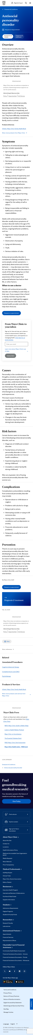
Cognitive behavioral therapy (10, 667)
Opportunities (12, 96)
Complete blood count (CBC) (10, 671)
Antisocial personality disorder (10, 20)
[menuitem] (8, 36)
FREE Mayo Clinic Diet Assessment (15, 742)
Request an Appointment (12, 29)
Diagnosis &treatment (19, 36)
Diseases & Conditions (11, 9)
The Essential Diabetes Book (13, 738)
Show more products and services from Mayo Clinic (13, 695)
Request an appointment (11, 313)
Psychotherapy (6, 676)
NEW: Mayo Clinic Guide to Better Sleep (16, 725)
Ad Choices (21, 96)
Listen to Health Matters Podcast (14, 730)
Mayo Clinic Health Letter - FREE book (16, 747)
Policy (5, 96)
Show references (7, 649)
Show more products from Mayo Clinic (13, 133)
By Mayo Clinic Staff (8, 580)
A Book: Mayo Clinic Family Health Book (14, 128)
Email (7, 347)
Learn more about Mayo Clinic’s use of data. (15, 350)
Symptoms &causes (8, 36)
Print (8, 641)
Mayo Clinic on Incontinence (13, 734)
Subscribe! (10, 356)
